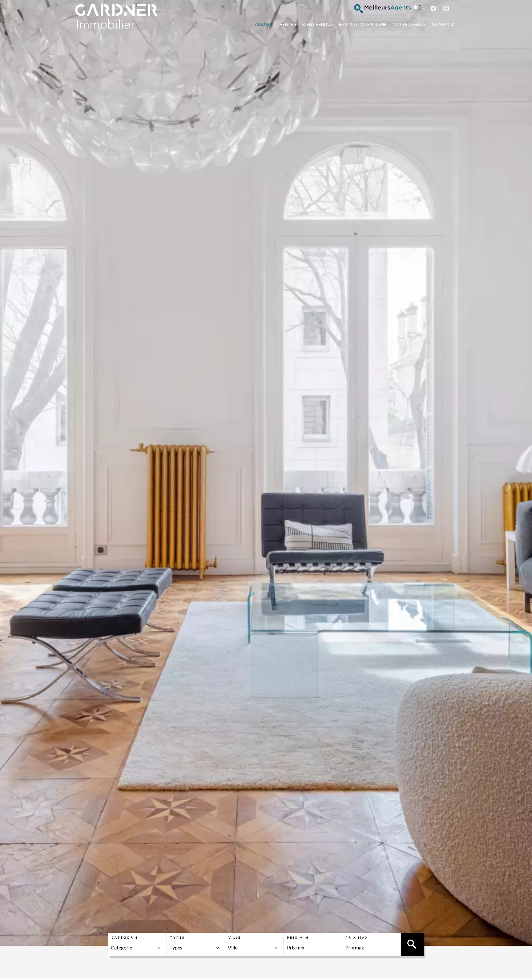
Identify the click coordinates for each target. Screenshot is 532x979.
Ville (234, 937)
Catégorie (124, 937)
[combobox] (135, 947)
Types (177, 937)
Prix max (356, 937)
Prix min (298, 937)
